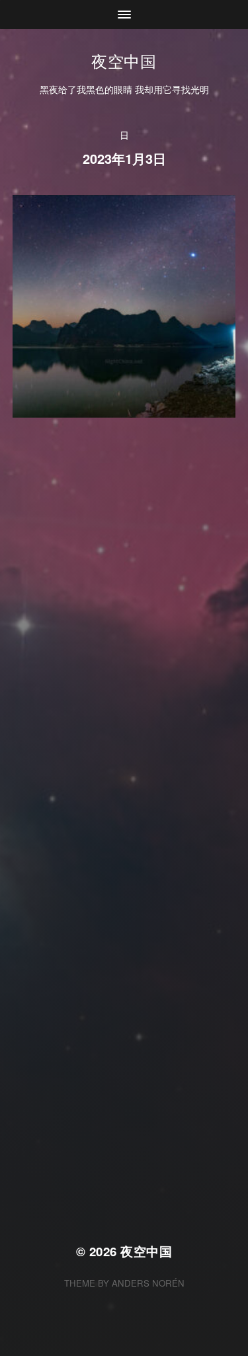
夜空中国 (123, 60)
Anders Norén (148, 1283)
